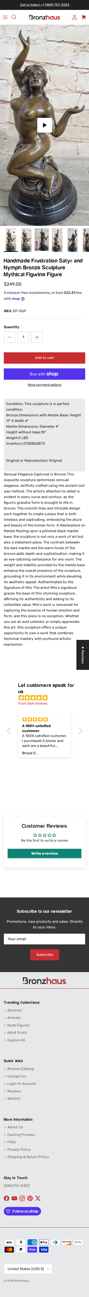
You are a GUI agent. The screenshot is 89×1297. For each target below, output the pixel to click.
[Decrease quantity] (9, 337)
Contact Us (16, 1076)
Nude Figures (18, 1025)
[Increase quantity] (37, 337)
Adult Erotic (17, 1032)
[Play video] (44, 125)
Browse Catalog (20, 1069)
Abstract (14, 1010)
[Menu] (5, 17)
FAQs (11, 1142)
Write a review (44, 853)
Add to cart (44, 358)
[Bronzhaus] (44, 17)
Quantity (11, 327)
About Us (15, 1127)
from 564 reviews (32, 703)
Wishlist (13, 1098)
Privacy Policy (19, 1149)
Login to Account (21, 1084)
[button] (9, 731)
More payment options (44, 385)
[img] (47, 698)
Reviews (14, 1091)
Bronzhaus (21, 1280)
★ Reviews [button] (83, 655)
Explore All (16, 1040)
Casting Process (21, 1135)
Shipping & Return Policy (28, 1157)
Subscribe (44, 954)
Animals (14, 1018)
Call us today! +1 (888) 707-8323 (44, 5)
